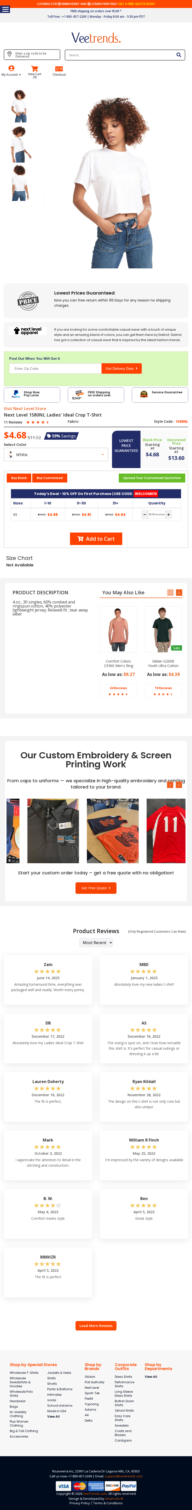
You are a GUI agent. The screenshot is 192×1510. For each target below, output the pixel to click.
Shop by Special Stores (33, 1365)
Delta (88, 1420)
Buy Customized (50, 478)
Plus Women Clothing (19, 1423)
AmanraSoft (114, 1498)
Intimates (54, 1394)
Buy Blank (19, 478)
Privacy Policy (80, 1503)
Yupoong (92, 1404)
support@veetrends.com (123, 1476)
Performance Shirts (124, 1384)
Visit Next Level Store (25, 409)
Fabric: (73, 421)
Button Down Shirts (124, 1403)
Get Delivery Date (121, 368)
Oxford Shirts (124, 1410)
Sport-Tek (92, 1393)
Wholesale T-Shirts (24, 1373)
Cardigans (123, 1440)
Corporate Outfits (126, 1367)
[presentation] (170, 592)
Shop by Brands (93, 1367)
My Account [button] (10, 74)
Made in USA (56, 1411)
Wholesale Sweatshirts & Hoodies (20, 1382)
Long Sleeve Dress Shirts (124, 1393)
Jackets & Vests (59, 1373)
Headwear (18, 1401)
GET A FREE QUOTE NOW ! (136, 4)
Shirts (51, 1378)
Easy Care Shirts (122, 1418)
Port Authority (94, 1382)
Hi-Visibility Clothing (18, 1414)
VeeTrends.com (95, 1493)
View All (53, 1416)
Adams (90, 1409)
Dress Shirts (123, 1377)
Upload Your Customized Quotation (152, 478)
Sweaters (122, 1425)
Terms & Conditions (108, 1503)
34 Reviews (118, 688)
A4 (87, 1415)
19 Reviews (163, 688)
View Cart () (34, 76)
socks (51, 1400)
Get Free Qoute (95, 888)
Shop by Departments (158, 1367)
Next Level (92, 1388)
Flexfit (89, 1398)
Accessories (19, 1436)
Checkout (59, 74)
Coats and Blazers (123, 1433)
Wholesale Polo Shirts (21, 1393)
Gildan (90, 1377)
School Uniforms (59, 1405)
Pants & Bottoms (59, 1389)
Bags (14, 1406)
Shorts (52, 1384)
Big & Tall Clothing (24, 1431)
